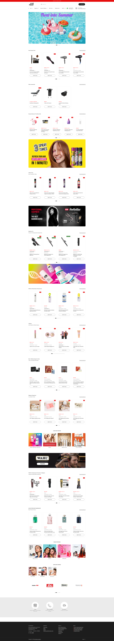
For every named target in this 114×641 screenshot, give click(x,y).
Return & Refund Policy (62, 627)
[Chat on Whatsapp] (49, 605)
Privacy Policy (60, 632)
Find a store (45, 627)
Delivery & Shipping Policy (62, 628)
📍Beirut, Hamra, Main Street (78, 628)
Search (44, 629)
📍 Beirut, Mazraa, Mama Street (78, 627)
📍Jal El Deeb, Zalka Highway (77, 629)
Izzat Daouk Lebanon (37, 639)
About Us (59, 633)
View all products (82, 50)
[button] (82, 4)
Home (44, 628)
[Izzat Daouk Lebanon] (31, 4)
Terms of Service (61, 629)
